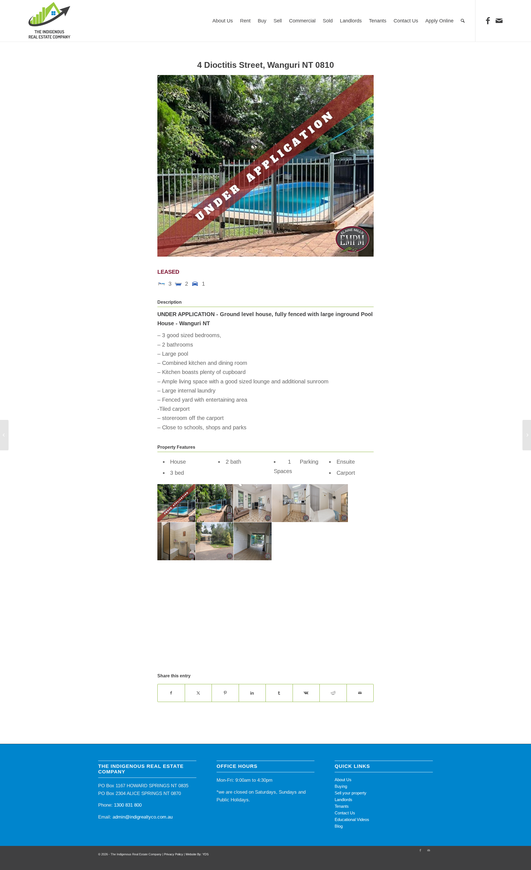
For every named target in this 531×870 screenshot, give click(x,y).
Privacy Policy (173, 854)
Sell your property (350, 793)
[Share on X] (198, 693)
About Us (343, 779)
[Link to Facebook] (487, 20)
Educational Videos (352, 819)
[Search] (462, 21)
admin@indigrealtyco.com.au (143, 817)
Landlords (343, 799)
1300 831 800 (128, 805)
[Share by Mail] (360, 693)
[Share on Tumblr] (279, 693)
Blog (339, 826)
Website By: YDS (197, 854)
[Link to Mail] (498, 20)
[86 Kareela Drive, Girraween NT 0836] (526, 435)
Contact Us (345, 812)
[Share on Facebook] (171, 693)
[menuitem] (222, 21)
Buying (341, 786)
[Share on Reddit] (333, 693)
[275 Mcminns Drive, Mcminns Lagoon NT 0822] (4, 435)
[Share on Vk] (306, 693)
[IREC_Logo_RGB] (49, 21)
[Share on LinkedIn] (252, 693)
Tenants (342, 806)
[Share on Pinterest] (225, 693)
